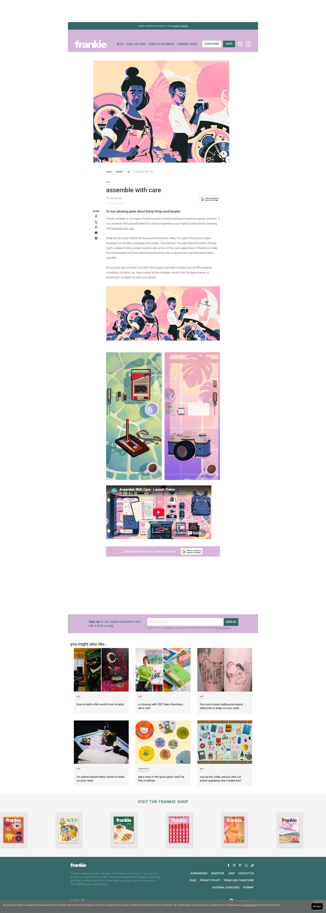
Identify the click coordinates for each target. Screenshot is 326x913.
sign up (162, 476)
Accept (317, 906)
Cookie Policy (250, 905)
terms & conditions (168, 488)
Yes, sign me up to (164, 464)
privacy (154, 486)
